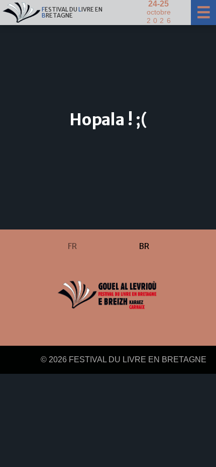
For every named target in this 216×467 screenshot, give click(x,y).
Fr (72, 246)
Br (144, 246)
